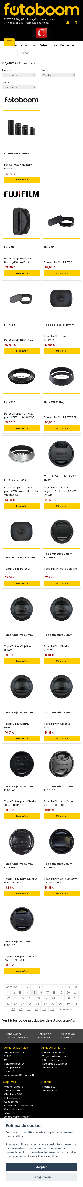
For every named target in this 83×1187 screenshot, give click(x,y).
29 (60, 998)
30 (68, 998)
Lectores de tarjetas (55, 1064)
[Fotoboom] (41, 9)
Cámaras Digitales (15, 1048)
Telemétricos (12, 1098)
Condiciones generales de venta (18, 1036)
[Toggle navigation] (9, 42)
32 (7, 1004)
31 (75, 998)
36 (37, 1004)
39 (60, 1004)
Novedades (28, 45)
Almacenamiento (53, 1048)
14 (27, 993)
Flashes (46, 1082)
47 (52, 1009)
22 (8, 998)
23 (15, 998)
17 (47, 993)
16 (41, 993)
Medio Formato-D (15, 1052)
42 (13, 1009)
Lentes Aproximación (17, 1116)
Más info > (22, 179)
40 (68, 1004)
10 (75, 987)
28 (53, 998)
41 (75, 1004)
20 (68, 993)
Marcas (7, 70)
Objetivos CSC (13, 1094)
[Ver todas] (19, 75)
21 (75, 993)
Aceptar (41, 1167)
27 (45, 998)
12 (14, 993)
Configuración (41, 1177)
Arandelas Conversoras (19, 1105)
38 (52, 1004)
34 (23, 1004)
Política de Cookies (68, 1036)
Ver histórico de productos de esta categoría (38, 1020)
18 (54, 993)
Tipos (5, 82)
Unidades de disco (54, 1052)
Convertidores (13, 1109)
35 (30, 1004)
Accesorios (27, 63)
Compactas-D (13, 1067)
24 (23, 998)
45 (36, 1009)
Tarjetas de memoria (55, 1056)
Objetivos (9, 1082)
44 (29, 1009)
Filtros (7, 1113)
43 (21, 1009)
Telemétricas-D (14, 1064)
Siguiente (65, 1009)
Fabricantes (48, 45)
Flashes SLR (49, 1087)
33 (15, 1004)
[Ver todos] (19, 87)
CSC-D (8, 1060)
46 (44, 1009)
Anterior (11, 987)
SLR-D (7, 1056)
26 (38, 998)
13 (20, 993)
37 (45, 1004)
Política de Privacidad (45, 1036)
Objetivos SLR (12, 1090)
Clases (45, 70)
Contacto (67, 45)
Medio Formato (13, 1087)
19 (61, 993)
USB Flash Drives (52, 1060)
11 (7, 993)
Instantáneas (12, 1071)
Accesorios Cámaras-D (19, 1075)
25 (30, 998)
